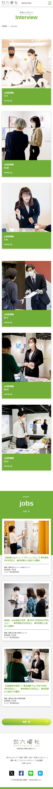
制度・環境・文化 (26, 757)
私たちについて (12, 757)
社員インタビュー (40, 757)
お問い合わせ (26, 763)
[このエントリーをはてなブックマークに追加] (40, 773)
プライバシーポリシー (26, 760)
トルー (39, 780)
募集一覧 (13, 760)
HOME (4, 26)
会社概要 (39, 760)
